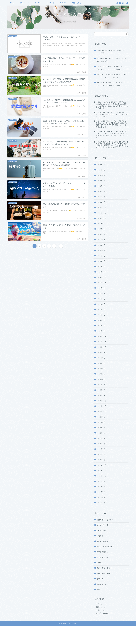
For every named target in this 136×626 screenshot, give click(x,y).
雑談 (98, 589)
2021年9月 (100, 481)
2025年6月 (100, 240)
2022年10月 (101, 411)
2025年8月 (100, 229)
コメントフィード (102, 610)
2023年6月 (100, 368)
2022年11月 (101, 406)
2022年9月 (100, 417)
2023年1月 (100, 395)
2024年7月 (100, 299)
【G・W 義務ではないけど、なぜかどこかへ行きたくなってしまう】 (112, 122)
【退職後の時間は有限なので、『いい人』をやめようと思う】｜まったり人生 (112, 146)
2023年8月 (100, 358)
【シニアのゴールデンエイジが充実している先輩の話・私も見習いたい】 (112, 143)
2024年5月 (100, 309)
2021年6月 (100, 497)
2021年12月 (101, 465)
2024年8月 (100, 293)
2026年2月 (100, 197)
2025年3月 (100, 256)
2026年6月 (100, 175)
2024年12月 (101, 272)
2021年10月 (101, 476)
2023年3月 (100, 385)
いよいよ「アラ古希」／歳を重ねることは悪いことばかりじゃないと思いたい (111, 67)
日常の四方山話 (102, 557)
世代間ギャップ (102, 530)
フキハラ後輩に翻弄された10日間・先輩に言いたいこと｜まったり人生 (112, 106)
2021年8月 (100, 487)
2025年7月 (100, 234)
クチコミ (63, 3)
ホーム (12, 3)
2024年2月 (100, 325)
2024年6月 (100, 304)
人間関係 (99, 536)
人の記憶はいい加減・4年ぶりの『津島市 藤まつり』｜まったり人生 (112, 125)
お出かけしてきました (104, 520)
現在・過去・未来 (103, 568)
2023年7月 (100, 363)
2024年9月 (100, 288)
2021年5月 (100, 503)
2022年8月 (100, 422)
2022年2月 (100, 454)
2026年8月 (100, 165)
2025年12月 (101, 207)
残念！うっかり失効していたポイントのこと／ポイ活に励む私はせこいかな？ (111, 84)
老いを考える (101, 584)
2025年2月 (100, 261)
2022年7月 (100, 428)
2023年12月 (101, 336)
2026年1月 (100, 202)
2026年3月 (100, 191)
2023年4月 (100, 379)
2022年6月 (100, 433)
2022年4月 (100, 444)
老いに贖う (100, 579)
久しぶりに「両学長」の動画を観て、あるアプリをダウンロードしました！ (111, 76)
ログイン (99, 604)
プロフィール (25, 3)
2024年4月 (100, 315)
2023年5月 (100, 374)
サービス (38, 3)
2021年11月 (101, 471)
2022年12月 (101, 401)
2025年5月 (100, 245)
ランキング (51, 3)
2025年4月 (100, 250)
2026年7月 (100, 170)
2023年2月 (100, 390)
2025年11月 (101, 213)
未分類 (99, 563)
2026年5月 (100, 181)
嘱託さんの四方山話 (104, 547)
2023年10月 (101, 347)
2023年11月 (101, 342)
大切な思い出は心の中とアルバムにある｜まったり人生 (112, 115)
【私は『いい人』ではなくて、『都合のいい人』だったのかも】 (112, 103)
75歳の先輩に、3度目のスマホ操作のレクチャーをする (112, 51)
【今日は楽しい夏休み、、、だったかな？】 (112, 113)
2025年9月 (100, 223)
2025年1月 (100, 266)
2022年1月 (100, 460)
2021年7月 (100, 492)
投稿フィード (101, 607)
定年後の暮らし (102, 552)
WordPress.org (102, 613)
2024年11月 (101, 277)
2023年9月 (100, 352)
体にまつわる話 (102, 541)
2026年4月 (100, 186)
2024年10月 (101, 283)
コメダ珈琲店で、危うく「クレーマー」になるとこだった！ (111, 59)
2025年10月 (101, 218)
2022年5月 (100, 438)
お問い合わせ (76, 3)
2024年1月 (100, 331)
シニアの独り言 (102, 525)
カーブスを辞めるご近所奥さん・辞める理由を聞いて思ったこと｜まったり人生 (112, 135)
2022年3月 (100, 449)
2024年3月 (100, 320)
